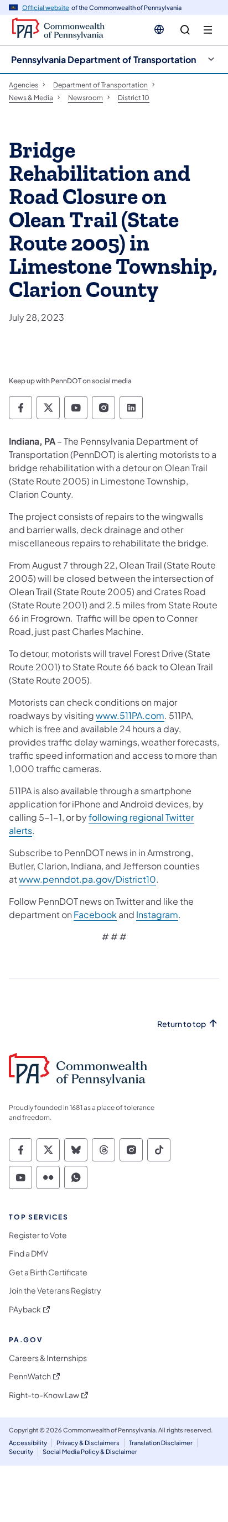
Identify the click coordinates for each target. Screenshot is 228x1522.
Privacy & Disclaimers (88, 1442)
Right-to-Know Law (44, 1395)
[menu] (207, 30)
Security (21, 1451)
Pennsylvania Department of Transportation (103, 59)
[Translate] (159, 29)
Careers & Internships (48, 1358)
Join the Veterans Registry (55, 1290)
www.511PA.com (130, 715)
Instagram (157, 914)
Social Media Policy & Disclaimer (90, 1451)
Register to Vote (38, 1235)
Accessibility (28, 1442)
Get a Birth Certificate (48, 1272)
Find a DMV (28, 1253)
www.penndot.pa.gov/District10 (87, 879)
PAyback (25, 1309)
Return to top (181, 1024)
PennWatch (30, 1376)
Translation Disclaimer (161, 1442)
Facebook (95, 914)
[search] (185, 30)
